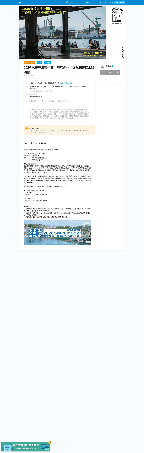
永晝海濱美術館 (34, 96)
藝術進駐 (51, 101)
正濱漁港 (34, 101)
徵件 (66, 101)
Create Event (119, 2)
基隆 (59, 101)
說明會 (43, 101)
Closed (110, 73)
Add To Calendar (66, 83)
